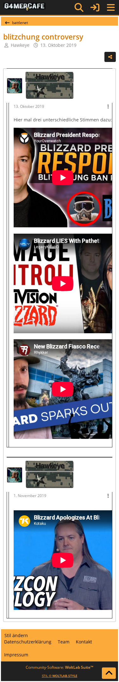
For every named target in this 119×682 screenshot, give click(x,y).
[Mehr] (108, 106)
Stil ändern (16, 635)
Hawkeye (20, 45)
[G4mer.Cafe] (24, 7)
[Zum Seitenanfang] (109, 673)
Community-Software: (59, 667)
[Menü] (110, 7)
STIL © (59, 675)
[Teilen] (110, 57)
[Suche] (79, 7)
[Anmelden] (95, 7)
